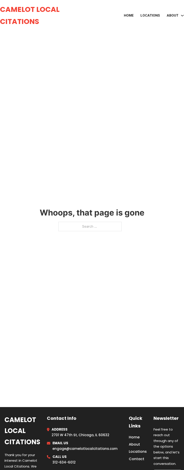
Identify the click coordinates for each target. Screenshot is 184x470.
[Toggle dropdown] (182, 15)
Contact (136, 458)
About (134, 444)
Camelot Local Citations (29, 15)
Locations (150, 15)
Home (129, 15)
